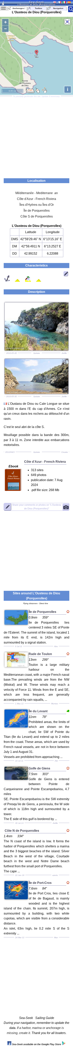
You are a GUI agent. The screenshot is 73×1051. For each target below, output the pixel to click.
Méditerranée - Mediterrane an (36, 193)
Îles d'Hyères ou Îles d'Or (36, 204)
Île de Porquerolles (37, 210)
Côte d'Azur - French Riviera (36, 199)
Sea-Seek (36, 2)
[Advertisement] (36, 135)
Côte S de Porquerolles (36, 216)
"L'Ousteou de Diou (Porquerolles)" (36, 507)
